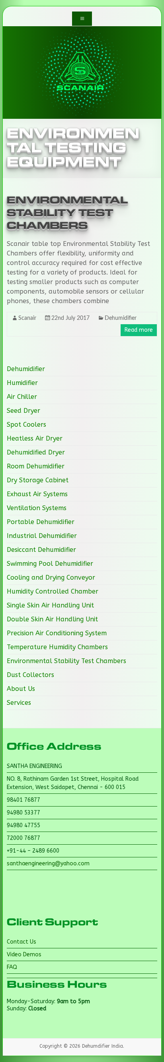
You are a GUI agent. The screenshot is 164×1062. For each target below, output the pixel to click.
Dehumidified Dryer (36, 452)
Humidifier (22, 383)
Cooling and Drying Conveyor (51, 577)
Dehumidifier (121, 318)
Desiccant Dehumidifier (41, 549)
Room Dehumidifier (35, 466)
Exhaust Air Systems (37, 494)
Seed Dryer (23, 410)
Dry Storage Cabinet (37, 480)
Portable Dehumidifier (40, 522)
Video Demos (24, 954)
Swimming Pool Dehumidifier (50, 563)
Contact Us (21, 941)
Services (19, 702)
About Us (21, 689)
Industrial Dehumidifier (42, 536)
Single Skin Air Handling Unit (50, 605)
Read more (139, 330)
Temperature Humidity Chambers (57, 647)
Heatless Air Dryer (34, 438)
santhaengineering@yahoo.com (48, 863)
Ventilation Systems (36, 508)
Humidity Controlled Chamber (52, 591)
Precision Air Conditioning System (57, 633)
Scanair (27, 318)
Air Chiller (22, 396)
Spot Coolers (26, 424)
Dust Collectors (30, 675)
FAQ (12, 967)
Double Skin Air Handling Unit (52, 619)
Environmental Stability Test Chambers (67, 212)
